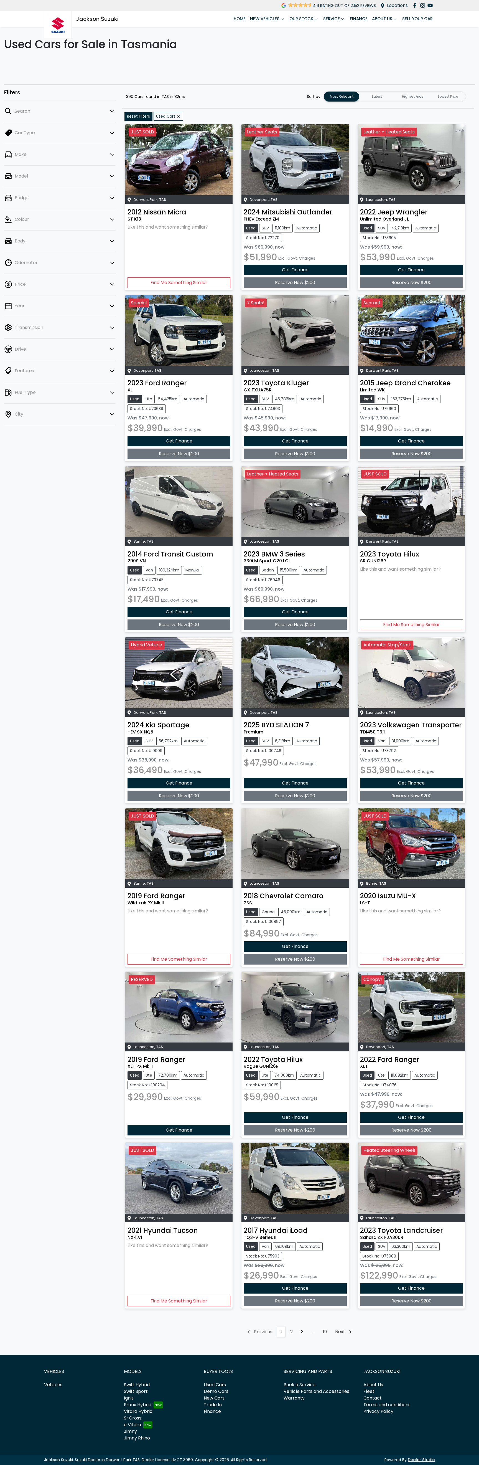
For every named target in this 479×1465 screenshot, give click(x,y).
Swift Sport (136, 1391)
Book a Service (299, 1384)
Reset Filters (138, 116)
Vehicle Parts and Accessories (316, 1391)
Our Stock (301, 19)
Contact (372, 1398)
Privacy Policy (378, 1411)
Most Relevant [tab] (341, 96)
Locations (397, 5)
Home (240, 19)
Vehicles (53, 1384)
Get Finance (295, 270)
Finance (359, 19)
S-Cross (132, 1418)
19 (325, 1332)
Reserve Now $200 (295, 282)
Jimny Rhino (137, 1438)
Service (331, 19)
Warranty (294, 1398)
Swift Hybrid (137, 1384)
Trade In (213, 1404)
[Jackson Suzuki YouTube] (431, 5)
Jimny (130, 1431)
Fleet (368, 1391)
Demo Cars (216, 1391)
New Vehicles (264, 19)
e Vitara (132, 1424)
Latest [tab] (377, 96)
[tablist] (394, 96)
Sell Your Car (417, 19)
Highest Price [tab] (412, 96)
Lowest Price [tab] (448, 96)
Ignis (129, 1398)
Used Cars (215, 1384)
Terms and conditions (387, 1404)
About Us (382, 19)
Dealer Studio (421, 1460)
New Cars (214, 1398)
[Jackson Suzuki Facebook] (416, 5)
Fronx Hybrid (137, 1404)
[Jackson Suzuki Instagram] (423, 5)
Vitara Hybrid (138, 1411)
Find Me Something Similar (179, 282)
